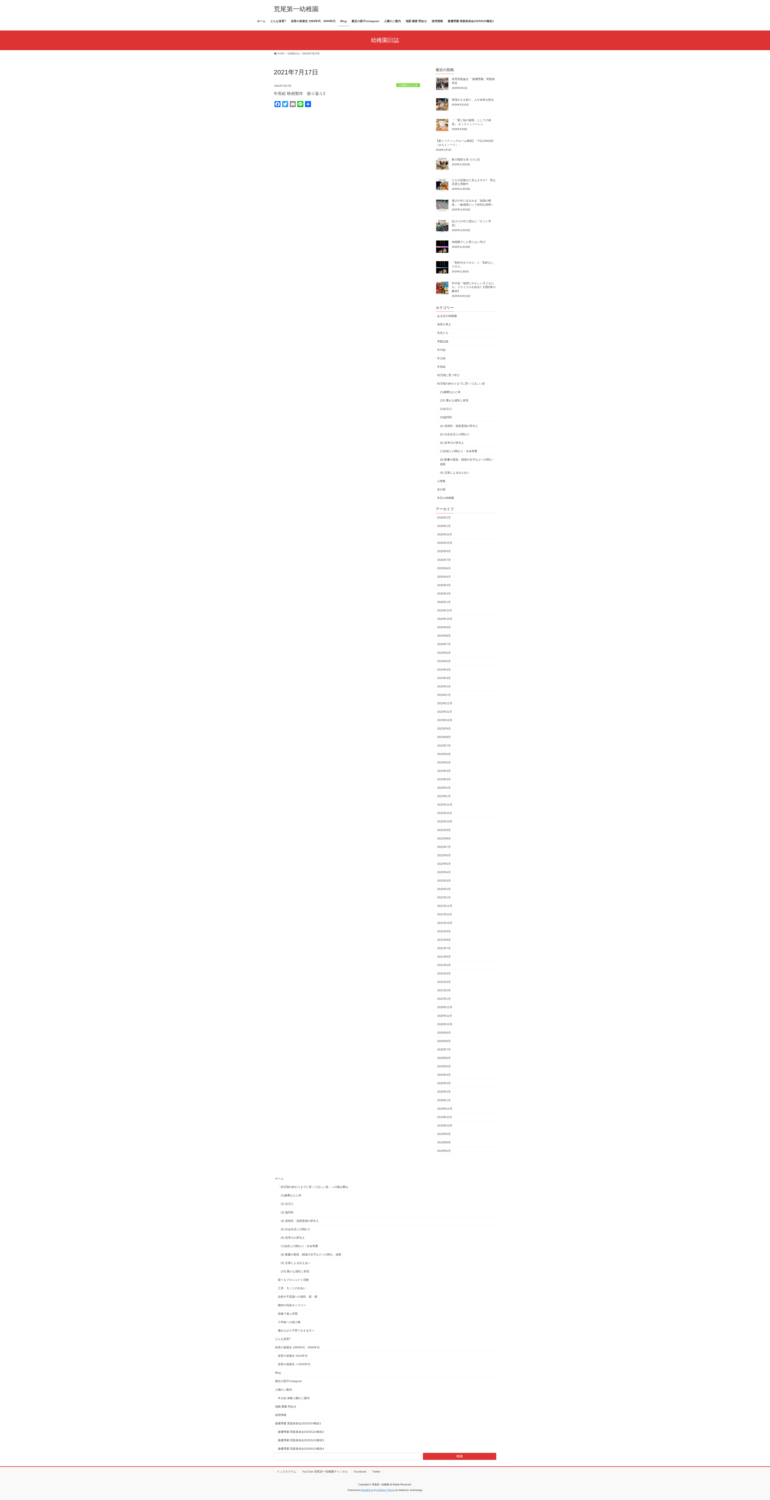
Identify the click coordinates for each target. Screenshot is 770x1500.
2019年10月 (444, 1125)
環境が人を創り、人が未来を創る (473, 99)
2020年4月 (444, 1074)
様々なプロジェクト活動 (293, 1279)
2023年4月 (444, 770)
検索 (459, 1456)
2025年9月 (444, 551)
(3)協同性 (446, 417)
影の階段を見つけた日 (466, 159)
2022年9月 (444, 830)
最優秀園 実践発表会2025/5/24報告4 (301, 1448)
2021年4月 (444, 973)
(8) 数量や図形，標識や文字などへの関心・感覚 (467, 462)
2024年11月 (444, 610)
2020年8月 (444, 1041)
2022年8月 (444, 838)
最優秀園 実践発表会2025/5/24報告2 (301, 1431)
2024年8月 (444, 635)
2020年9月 (444, 1032)
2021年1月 (444, 998)
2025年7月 (444, 559)
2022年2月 (444, 889)
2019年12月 (444, 1108)
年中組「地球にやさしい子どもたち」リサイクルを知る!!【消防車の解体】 (473, 287)
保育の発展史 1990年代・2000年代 (297, 1347)
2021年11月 (444, 914)
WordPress (367, 1490)
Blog (278, 1372)
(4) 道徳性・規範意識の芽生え (459, 425)
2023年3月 (444, 779)
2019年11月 (444, 1117)
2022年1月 (444, 897)
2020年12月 (444, 1007)
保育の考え (444, 324)
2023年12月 (444, 703)
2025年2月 (444, 593)
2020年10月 (444, 1024)
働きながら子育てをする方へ (296, 1330)
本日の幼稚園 (445, 497)
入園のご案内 (283, 1389)
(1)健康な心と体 (408, 85)
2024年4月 (444, 669)
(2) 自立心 (287, 1203)
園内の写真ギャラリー (292, 1305)
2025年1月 (444, 602)
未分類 (441, 489)
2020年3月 (444, 1083)
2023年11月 (444, 711)
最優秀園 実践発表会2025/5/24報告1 (298, 1423)
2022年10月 (444, 821)
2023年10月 (444, 720)
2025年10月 (444, 542)
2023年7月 (444, 745)
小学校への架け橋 (289, 1322)
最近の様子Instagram (288, 1381)
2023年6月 (444, 754)
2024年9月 (444, 627)
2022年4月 (444, 872)
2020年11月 (444, 1015)
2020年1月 (444, 1100)
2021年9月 (444, 931)
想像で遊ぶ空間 (288, 1313)
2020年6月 (444, 1058)
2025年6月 (444, 568)
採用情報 (280, 1415)
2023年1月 (444, 796)
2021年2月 (444, 990)
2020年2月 (444, 1091)
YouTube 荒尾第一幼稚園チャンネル (325, 1471)
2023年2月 (444, 787)
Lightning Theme (385, 1490)
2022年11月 (444, 813)
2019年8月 (444, 1142)
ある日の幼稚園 (447, 316)
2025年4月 (444, 576)
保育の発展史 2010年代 (293, 1355)
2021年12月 (444, 905)
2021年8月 (444, 939)
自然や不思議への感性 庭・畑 (297, 1296)
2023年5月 (444, 762)
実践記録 (442, 341)
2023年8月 (444, 737)
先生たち (442, 332)
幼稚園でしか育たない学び (468, 242)
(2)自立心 (446, 408)
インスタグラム (286, 1471)
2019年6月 (444, 1150)
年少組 (441, 358)
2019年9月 (444, 1134)
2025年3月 (444, 585)
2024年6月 (444, 652)
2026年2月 (444, 517)
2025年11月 (444, 534)
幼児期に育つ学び (448, 375)
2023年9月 (444, 728)
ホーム (279, 1178)
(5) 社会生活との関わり (455, 434)
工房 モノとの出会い (292, 1288)
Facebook (360, 1471)
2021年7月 (444, 948)
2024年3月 (444, 678)
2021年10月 (444, 923)
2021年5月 (444, 965)
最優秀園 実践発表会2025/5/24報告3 (301, 1440)
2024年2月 (444, 686)
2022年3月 (444, 880)
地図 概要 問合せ (285, 1406)
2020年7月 (444, 1049)
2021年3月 (444, 981)
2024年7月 (444, 644)
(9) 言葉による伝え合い (455, 472)
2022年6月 (444, 855)
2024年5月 (444, 661)
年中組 (441, 349)
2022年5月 (444, 863)
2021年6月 (444, 956)
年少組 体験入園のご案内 (294, 1398)
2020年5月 (444, 1066)
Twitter (376, 1471)
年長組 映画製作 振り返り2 (299, 93)
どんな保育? (283, 1339)
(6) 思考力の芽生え (452, 442)
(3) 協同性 (287, 1212)
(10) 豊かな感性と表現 (454, 400)
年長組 (441, 366)
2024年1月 (444, 694)
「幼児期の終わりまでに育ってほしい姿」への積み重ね (313, 1186)
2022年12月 (444, 804)
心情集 (441, 481)
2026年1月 (444, 526)
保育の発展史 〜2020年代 (294, 1364)
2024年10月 (444, 618)
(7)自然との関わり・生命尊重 (458, 451)
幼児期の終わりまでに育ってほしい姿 (461, 383)
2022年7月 (444, 846)
